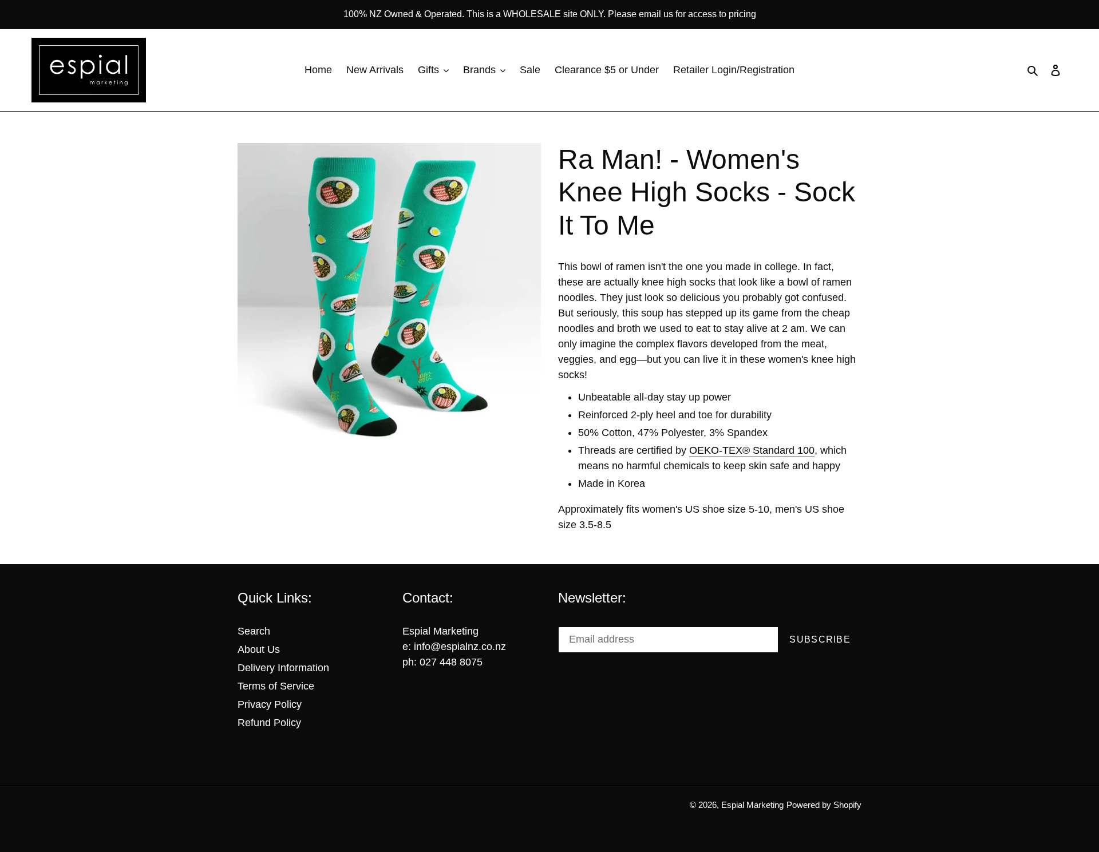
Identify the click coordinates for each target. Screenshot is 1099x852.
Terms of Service (276, 686)
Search (254, 631)
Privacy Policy (270, 704)
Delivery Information (283, 667)
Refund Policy (269, 722)
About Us (259, 649)
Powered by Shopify (823, 805)
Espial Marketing (752, 805)
